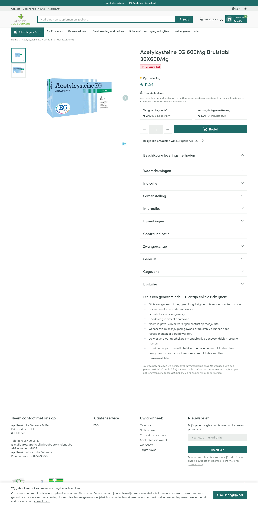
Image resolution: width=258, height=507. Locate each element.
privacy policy (195, 464)
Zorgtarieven (148, 449)
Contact (15, 8)
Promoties (56, 31)
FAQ (96, 425)
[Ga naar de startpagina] (20, 19)
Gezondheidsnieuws (34, 8)
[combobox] (106, 19)
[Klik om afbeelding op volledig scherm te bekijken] (79, 98)
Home (14, 39)
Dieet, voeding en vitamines (108, 31)
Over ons (145, 425)
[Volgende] (125, 98)
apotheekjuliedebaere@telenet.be (50, 444)
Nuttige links (147, 430)
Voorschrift (53, 8)
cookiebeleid (42, 501)
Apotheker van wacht (153, 440)
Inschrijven (217, 449)
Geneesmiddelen (77, 31)
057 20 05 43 (31, 440)
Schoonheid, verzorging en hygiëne (149, 31)
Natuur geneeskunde (187, 31)
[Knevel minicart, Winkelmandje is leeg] (229, 19)
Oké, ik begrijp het (230, 494)
